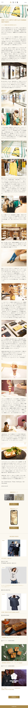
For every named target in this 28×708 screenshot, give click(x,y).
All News (14, 697)
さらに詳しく (13, 504)
